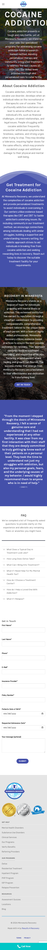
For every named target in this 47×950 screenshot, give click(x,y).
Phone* (5, 653)
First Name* (7, 625)
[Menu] (3, 4)
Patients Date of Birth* (11, 709)
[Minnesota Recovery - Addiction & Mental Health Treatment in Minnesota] (23, 4)
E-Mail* (5, 667)
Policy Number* (8, 695)
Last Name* (7, 639)
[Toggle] (4, 549)
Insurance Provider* (9, 681)
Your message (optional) (11, 737)
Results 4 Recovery (30, 928)
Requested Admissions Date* (14, 723)
